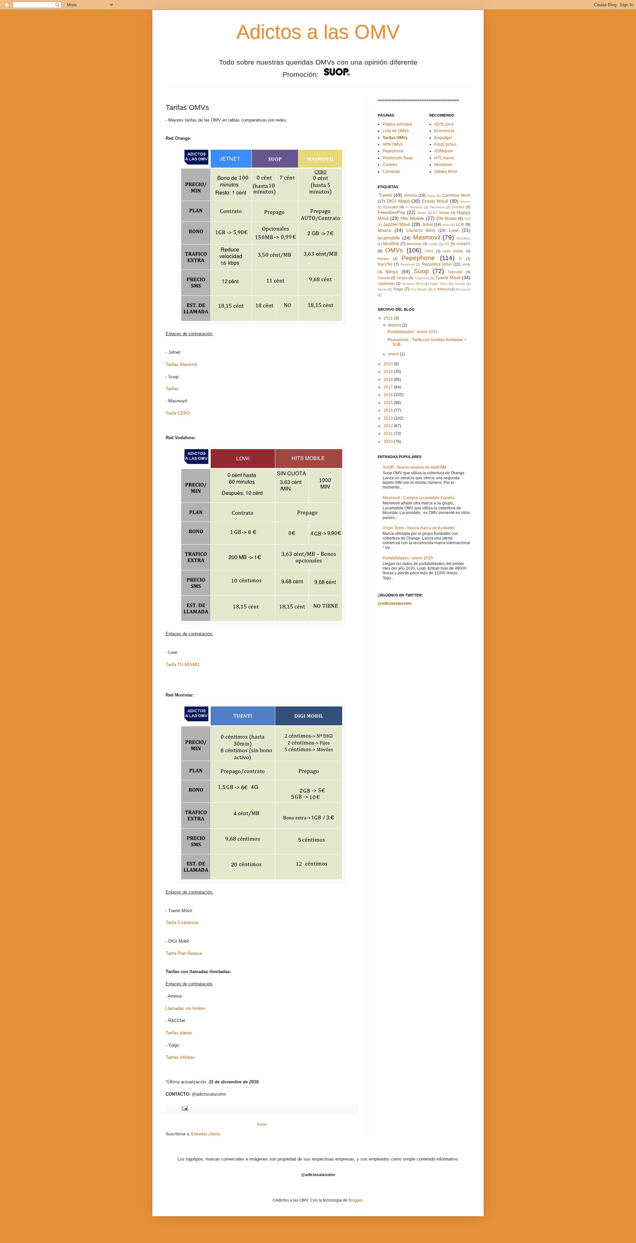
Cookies (390, 164)
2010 (389, 441)
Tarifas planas (179, 1032)
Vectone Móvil (412, 283)
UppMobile (386, 283)
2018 (389, 379)
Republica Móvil (437, 264)
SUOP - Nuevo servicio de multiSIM (414, 467)
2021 (389, 318)
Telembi (384, 278)
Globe (421, 213)
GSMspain (443, 151)
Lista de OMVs (396, 131)
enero (394, 354)
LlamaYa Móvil (420, 230)
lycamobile (389, 237)
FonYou (458, 207)
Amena (410, 195)
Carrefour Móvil (456, 195)
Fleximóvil (437, 207)
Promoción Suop (398, 158)
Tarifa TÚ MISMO (182, 664)
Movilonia (443, 164)
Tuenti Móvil (447, 277)
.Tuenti (385, 195)
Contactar (391, 171)
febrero (395, 325)
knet (446, 225)
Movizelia (413, 244)
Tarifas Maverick (181, 364)
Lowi (453, 230)
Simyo (391, 271)
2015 (389, 402)
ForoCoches (445, 144)
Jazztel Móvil (396, 224)
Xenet (382, 289)
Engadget (443, 137)
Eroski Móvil (435, 201)
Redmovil (407, 264)
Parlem (383, 259)
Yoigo (398, 289)
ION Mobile (446, 218)
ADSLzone (444, 124)
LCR (460, 224)
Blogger (355, 1200)
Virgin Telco (439, 283)
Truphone (421, 278)
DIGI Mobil (398, 201)
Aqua (431, 195)
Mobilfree (463, 238)
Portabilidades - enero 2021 (413, 332)
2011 (389, 433)
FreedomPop (391, 212)
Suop (421, 271)
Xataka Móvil (445, 171)
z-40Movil (441, 289)
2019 (389, 371)
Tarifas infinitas (180, 1057)
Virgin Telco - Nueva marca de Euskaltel (418, 528)
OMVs (394, 250)
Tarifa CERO (178, 413)
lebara (384, 230)
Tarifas (172, 388)
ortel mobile (453, 251)
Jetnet (427, 224)
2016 (389, 394)
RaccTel (385, 264)
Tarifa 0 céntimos (182, 922)
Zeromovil (463, 289)
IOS (467, 219)
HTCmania (444, 158)
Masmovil (426, 237)
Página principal (397, 124)
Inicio (262, 1124)
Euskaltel (390, 207)
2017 (389, 387)
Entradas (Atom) (205, 1134)
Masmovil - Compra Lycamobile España (418, 497)
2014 (389, 410)
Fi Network (414, 207)
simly (466, 264)
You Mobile (418, 289)
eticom (465, 201)
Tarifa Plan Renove (184, 953)
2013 (389, 418)
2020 (389, 364)
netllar (433, 244)
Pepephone (393, 151)
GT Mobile (441, 213)
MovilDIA (391, 243)
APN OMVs (393, 144)
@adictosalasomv (395, 603)
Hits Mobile (412, 218)
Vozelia (459, 283)
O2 (446, 244)
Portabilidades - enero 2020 (408, 558)
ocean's (463, 243)
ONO (429, 251)
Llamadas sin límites (185, 1008)
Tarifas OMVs (395, 137)
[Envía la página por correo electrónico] (183, 1109)
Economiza (444, 131)
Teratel (402, 278)
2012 (389, 426)
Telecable (455, 272)
